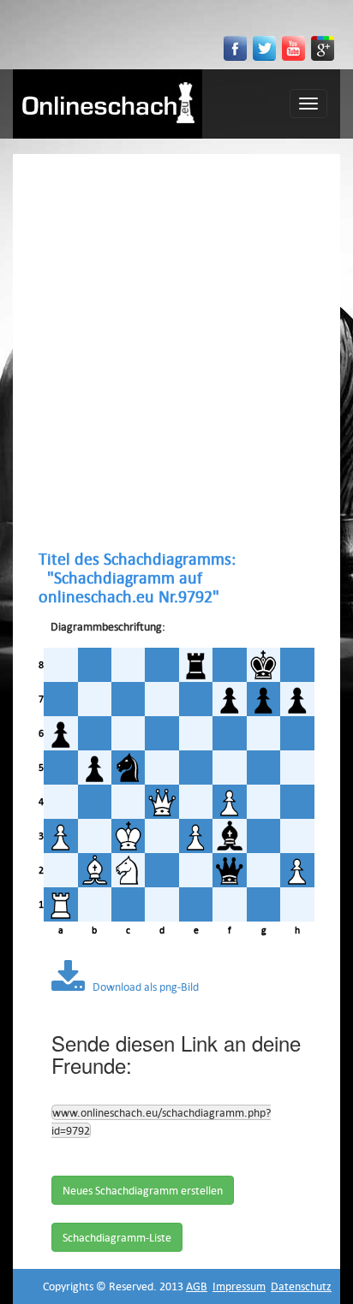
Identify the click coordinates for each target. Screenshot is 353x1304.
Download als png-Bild (142, 986)
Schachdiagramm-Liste (117, 1237)
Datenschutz (301, 1286)
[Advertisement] (176, 351)
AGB (196, 1286)
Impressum (239, 1286)
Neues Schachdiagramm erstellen (143, 1190)
